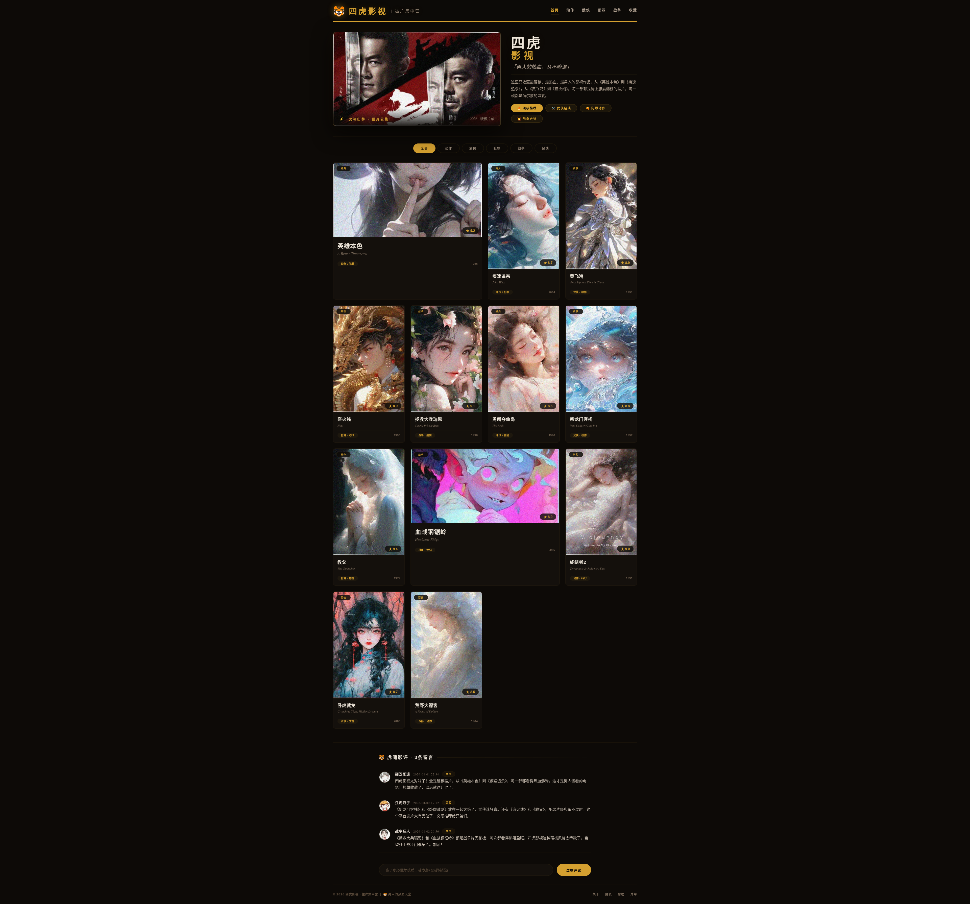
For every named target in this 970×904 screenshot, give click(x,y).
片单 (633, 894)
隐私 (608, 894)
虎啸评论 (573, 870)
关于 (596, 894)
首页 (555, 9)
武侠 (586, 9)
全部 (424, 148)
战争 (617, 9)
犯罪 (602, 9)
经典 (545, 148)
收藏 (633, 9)
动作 (570, 9)
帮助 (621, 894)
